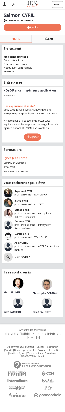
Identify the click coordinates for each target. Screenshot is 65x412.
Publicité (40, 347)
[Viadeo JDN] (47, 388)
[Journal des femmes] (17, 373)
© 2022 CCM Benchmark (32, 356)
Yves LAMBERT (12, 312)
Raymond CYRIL (23, 191)
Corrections (50, 353)
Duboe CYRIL (21, 209)
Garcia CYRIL (21, 233)
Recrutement (52, 347)
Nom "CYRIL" (22, 257)
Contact (30, 347)
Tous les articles (35, 353)
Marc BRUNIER (12, 292)
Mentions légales (17, 353)
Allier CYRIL (21, 242)
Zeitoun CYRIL (22, 221)
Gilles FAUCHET (41, 312)
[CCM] (47, 373)
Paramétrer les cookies (49, 350)
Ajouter (34, 27)
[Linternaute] (17, 381)
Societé (8, 350)
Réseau (48, 39)
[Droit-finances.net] (47, 381)
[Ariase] (17, 395)
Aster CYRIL (21, 201)
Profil (16, 39)
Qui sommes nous (15, 347)
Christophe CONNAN (45, 293)
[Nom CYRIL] (8, 257)
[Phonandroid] (47, 395)
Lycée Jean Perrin (15, 158)
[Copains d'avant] (17, 388)
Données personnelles (25, 350)
